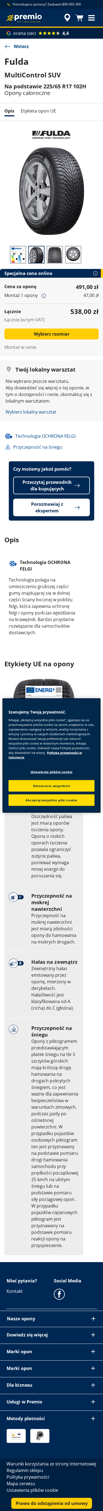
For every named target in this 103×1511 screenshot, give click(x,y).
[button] (91, 18)
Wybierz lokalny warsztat (30, 412)
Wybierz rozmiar (51, 334)
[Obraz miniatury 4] (73, 254)
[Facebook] (59, 1294)
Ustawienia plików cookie (51, 772)
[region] (51, 755)
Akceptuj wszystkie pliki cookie (51, 800)
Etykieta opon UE (38, 111)
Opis (9, 111)
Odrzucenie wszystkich (51, 786)
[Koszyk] (79, 18)
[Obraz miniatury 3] (55, 254)
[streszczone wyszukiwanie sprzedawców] (67, 18)
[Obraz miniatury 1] (18, 254)
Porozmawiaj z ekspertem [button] (47, 507)
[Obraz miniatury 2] (36, 254)
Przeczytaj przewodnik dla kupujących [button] (47, 485)
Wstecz (21, 46)
